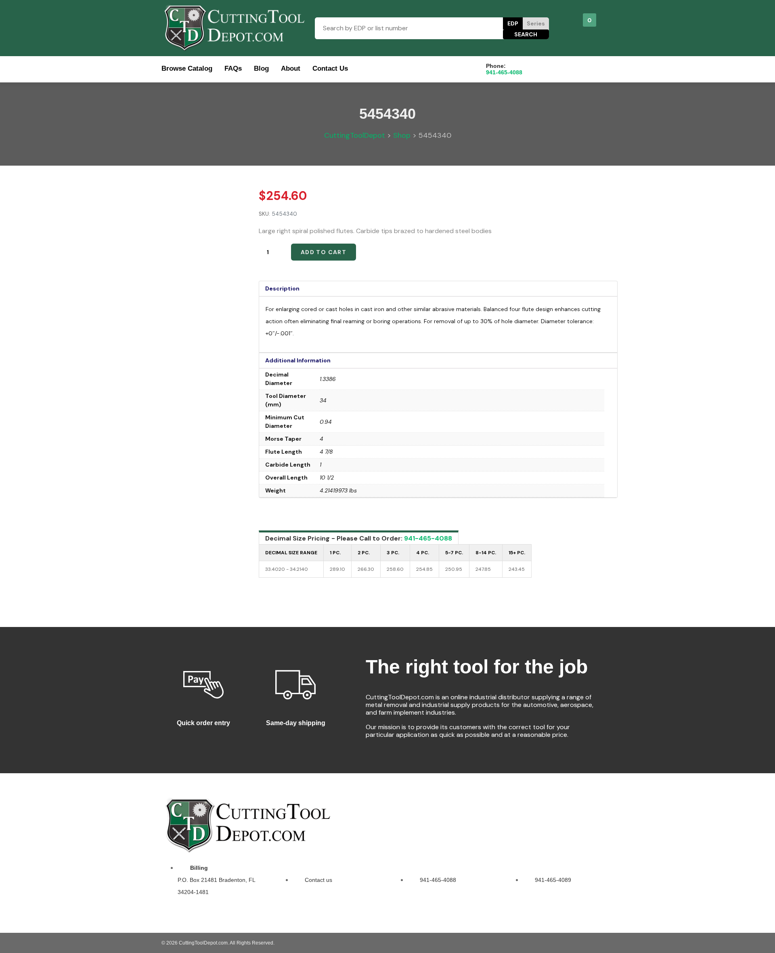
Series (536, 23)
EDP (512, 23)
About (290, 68)
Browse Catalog (186, 68)
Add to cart (323, 252)
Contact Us (330, 68)
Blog (261, 68)
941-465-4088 (428, 538)
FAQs (233, 68)
